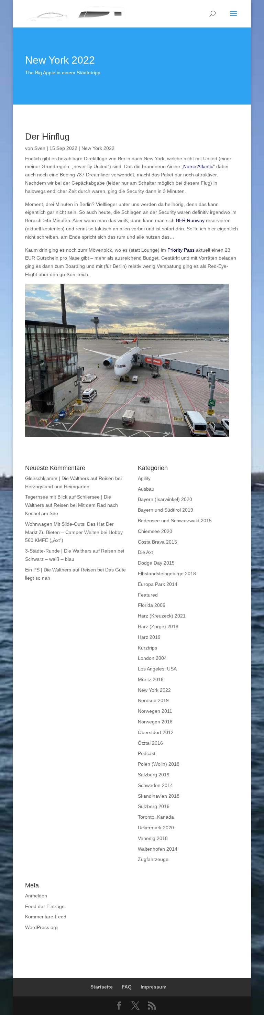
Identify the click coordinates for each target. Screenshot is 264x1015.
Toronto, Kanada (156, 817)
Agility (144, 478)
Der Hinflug (47, 136)
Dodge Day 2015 (156, 563)
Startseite (101, 987)
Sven (39, 148)
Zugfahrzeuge (153, 859)
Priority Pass (181, 250)
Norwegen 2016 (155, 721)
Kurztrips (147, 648)
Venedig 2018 (153, 838)
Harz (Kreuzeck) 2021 (162, 616)
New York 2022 (97, 148)
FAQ (127, 987)
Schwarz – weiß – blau (49, 559)
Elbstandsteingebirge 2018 (167, 573)
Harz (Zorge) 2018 (158, 626)
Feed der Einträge (45, 906)
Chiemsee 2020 (155, 531)
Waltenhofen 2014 (157, 849)
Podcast (146, 753)
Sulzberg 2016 (153, 806)
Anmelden (36, 895)
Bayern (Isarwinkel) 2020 (165, 499)
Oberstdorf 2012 (156, 732)
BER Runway (190, 220)
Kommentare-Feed (45, 916)
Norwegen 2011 (155, 711)
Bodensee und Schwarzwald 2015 (175, 520)
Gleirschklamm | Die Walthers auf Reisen (69, 478)
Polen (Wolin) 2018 (158, 764)
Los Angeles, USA (157, 669)
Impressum (153, 987)
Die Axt (145, 552)
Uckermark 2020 (156, 827)
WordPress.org (41, 927)
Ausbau (146, 489)
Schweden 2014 (155, 785)
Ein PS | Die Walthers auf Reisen (60, 569)
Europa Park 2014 (157, 584)
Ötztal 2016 (150, 743)
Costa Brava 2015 (157, 542)
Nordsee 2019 (153, 700)
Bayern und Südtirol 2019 (165, 510)
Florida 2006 (151, 605)
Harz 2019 (149, 637)
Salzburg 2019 (153, 774)
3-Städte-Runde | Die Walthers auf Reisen (70, 551)
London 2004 (152, 658)
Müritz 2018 (151, 679)
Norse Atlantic (198, 166)
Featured (148, 595)
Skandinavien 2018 (158, 796)
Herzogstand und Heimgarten (57, 486)
